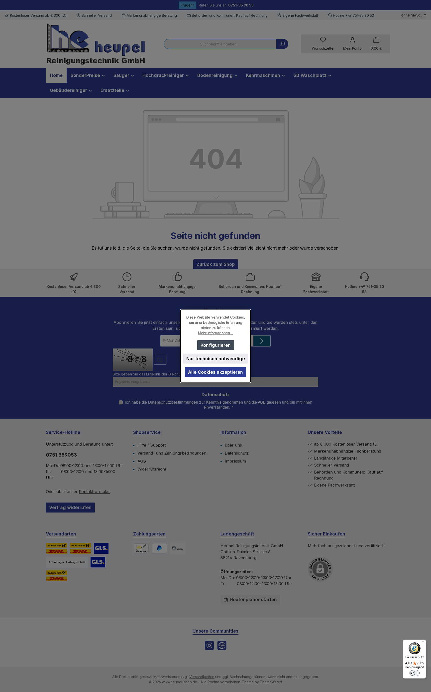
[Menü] (423, 643)
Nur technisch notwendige (215, 358)
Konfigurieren (216, 345)
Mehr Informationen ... (215, 333)
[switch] (415, 673)
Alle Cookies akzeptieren (215, 372)
